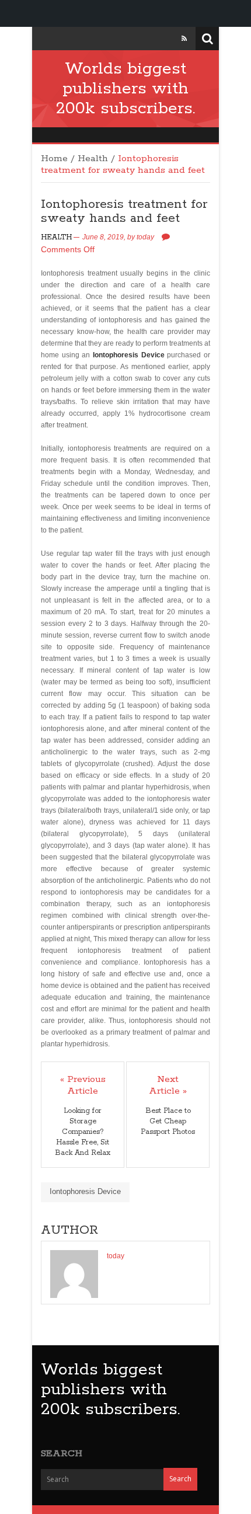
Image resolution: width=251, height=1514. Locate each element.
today (145, 237)
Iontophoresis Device (129, 355)
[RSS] (184, 38)
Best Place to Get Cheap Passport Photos (168, 1121)
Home (54, 159)
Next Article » (168, 1085)
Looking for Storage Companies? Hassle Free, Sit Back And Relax (82, 1131)
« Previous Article (83, 1085)
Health (93, 159)
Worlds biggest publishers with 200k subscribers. (125, 88)
